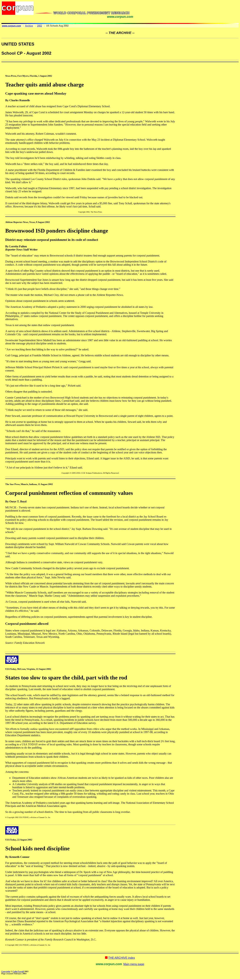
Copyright (5, 971)
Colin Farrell (18, 971)
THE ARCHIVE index (121, 957)
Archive (29, 25)
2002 (39, 25)
